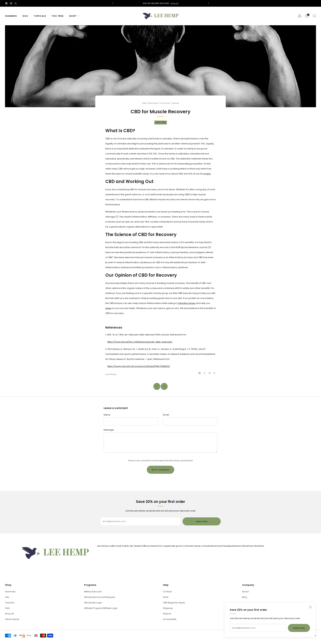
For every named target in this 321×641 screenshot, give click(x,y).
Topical (175, 103)
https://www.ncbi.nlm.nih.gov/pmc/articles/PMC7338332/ (138, 366)
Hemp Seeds (12, 619)
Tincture (164, 103)
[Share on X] (204, 373)
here (208, 173)
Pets (7, 608)
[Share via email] (214, 373)
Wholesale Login (93, 602)
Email (166, 414)
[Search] (314, 15)
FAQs (166, 597)
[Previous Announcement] (112, 3)
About (245, 591)
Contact (167, 591)
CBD (144, 103)
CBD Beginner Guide (174, 602)
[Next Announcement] (208, 3)
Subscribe (299, 628)
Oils (25, 16)
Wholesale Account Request (99, 597)
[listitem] (160, 3)
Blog (244, 597)
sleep (108, 308)
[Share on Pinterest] (209, 373)
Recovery (153, 103)
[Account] (299, 15)
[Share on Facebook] (199, 373)
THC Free (58, 16)
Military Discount (92, 591)
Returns (167, 613)
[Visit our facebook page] (6, 3)
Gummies (11, 16)
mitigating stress (186, 303)
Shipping (168, 608)
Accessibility (169, 619)
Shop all (174, 3)
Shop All (9, 613)
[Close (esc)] (310, 607)
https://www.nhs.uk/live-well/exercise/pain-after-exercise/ (139, 341)
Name (107, 414)
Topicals (40, 16)
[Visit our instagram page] (11, 3)
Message (109, 429)
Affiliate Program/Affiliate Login (101, 608)
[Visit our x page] (15, 3)
